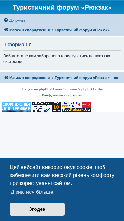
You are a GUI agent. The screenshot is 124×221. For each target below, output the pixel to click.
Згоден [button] (37, 209)
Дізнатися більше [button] (32, 192)
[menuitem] (14, 20)
